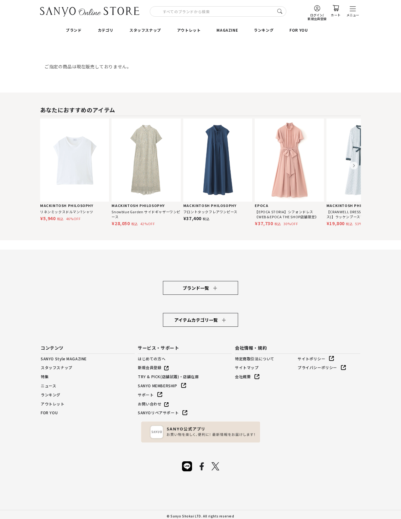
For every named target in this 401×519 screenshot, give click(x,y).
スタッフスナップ (145, 30)
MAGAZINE (227, 30)
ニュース (48, 385)
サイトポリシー (311, 358)
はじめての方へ (151, 358)
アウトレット (189, 30)
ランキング (263, 30)
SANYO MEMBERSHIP (157, 385)
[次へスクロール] (354, 166)
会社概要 (243, 376)
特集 (45, 376)
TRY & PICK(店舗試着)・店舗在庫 (168, 376)
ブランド (73, 30)
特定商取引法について (254, 358)
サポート (146, 394)
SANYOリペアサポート (158, 412)
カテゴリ (105, 30)
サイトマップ (247, 367)
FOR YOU (298, 30)
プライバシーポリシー (317, 367)
